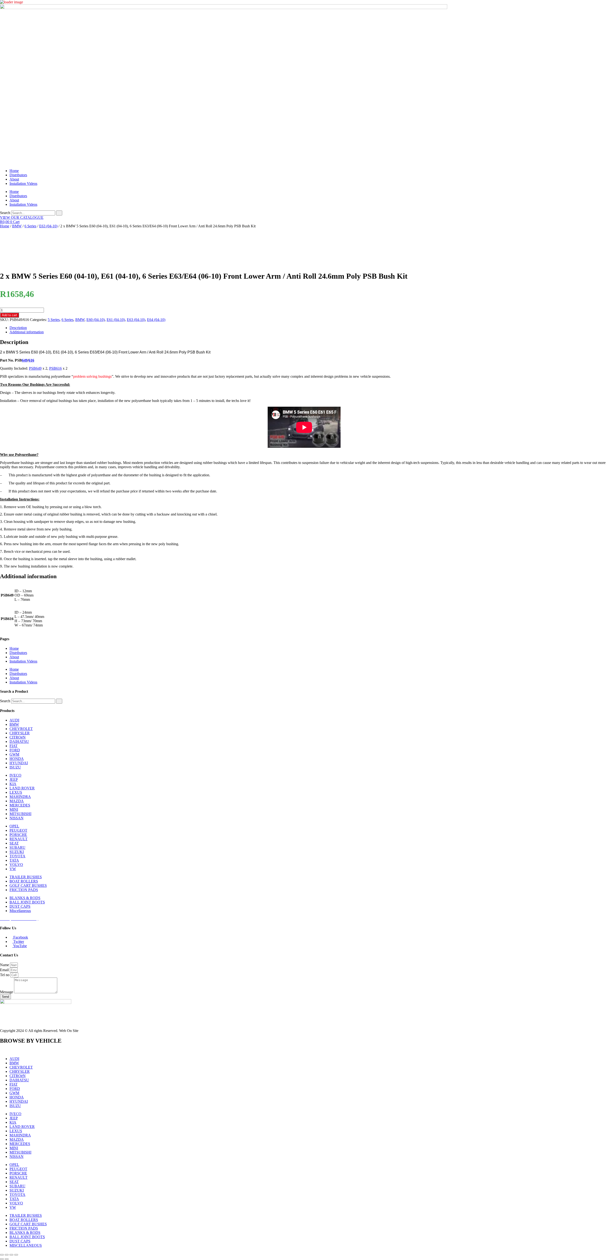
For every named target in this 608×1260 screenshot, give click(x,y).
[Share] (11, 1254)
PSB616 (55, 368)
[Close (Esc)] (16, 1254)
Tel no (5, 975)
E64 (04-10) (156, 320)
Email (5, 970)
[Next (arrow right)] (7, 1259)
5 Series (54, 320)
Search (5, 213)
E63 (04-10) (48, 226)
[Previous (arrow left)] (2, 1259)
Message (7, 992)
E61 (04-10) (116, 320)
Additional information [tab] (27, 332)
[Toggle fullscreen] (7, 1254)
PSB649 (35, 368)
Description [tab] (18, 328)
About (14, 179)
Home (14, 171)
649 (25, 360)
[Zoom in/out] (2, 1254)
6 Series (30, 226)
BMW (17, 226)
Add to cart (9, 315)
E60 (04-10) (95, 320)
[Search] (59, 212)
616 (31, 360)
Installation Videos (23, 183)
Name (5, 965)
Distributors (18, 175)
